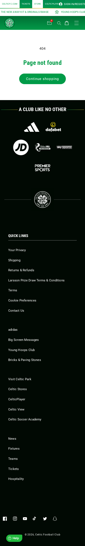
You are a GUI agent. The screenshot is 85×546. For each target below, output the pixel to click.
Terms (12, 290)
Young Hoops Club (21, 350)
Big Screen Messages (23, 340)
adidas (13, 330)
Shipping (14, 260)
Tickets (13, 469)
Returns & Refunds (21, 270)
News (12, 439)
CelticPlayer (16, 399)
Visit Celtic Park (19, 379)
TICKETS (26, 3)
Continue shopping (42, 79)
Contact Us (16, 310)
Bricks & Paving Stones (24, 360)
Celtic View (16, 409)
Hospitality (16, 479)
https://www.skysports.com (64, 147)
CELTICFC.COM (10, 3)
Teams (13, 459)
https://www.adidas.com (31, 127)
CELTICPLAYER (52, 3)
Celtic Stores (17, 389)
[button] (25, 22)
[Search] (59, 23)
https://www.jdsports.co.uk (21, 147)
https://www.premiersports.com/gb (42, 168)
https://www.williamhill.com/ (42, 147)
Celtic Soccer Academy (24, 419)
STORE (37, 3)
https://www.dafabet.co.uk (53, 127)
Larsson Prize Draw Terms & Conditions (36, 280)
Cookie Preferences (22, 300)
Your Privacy (17, 250)
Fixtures (14, 448)
